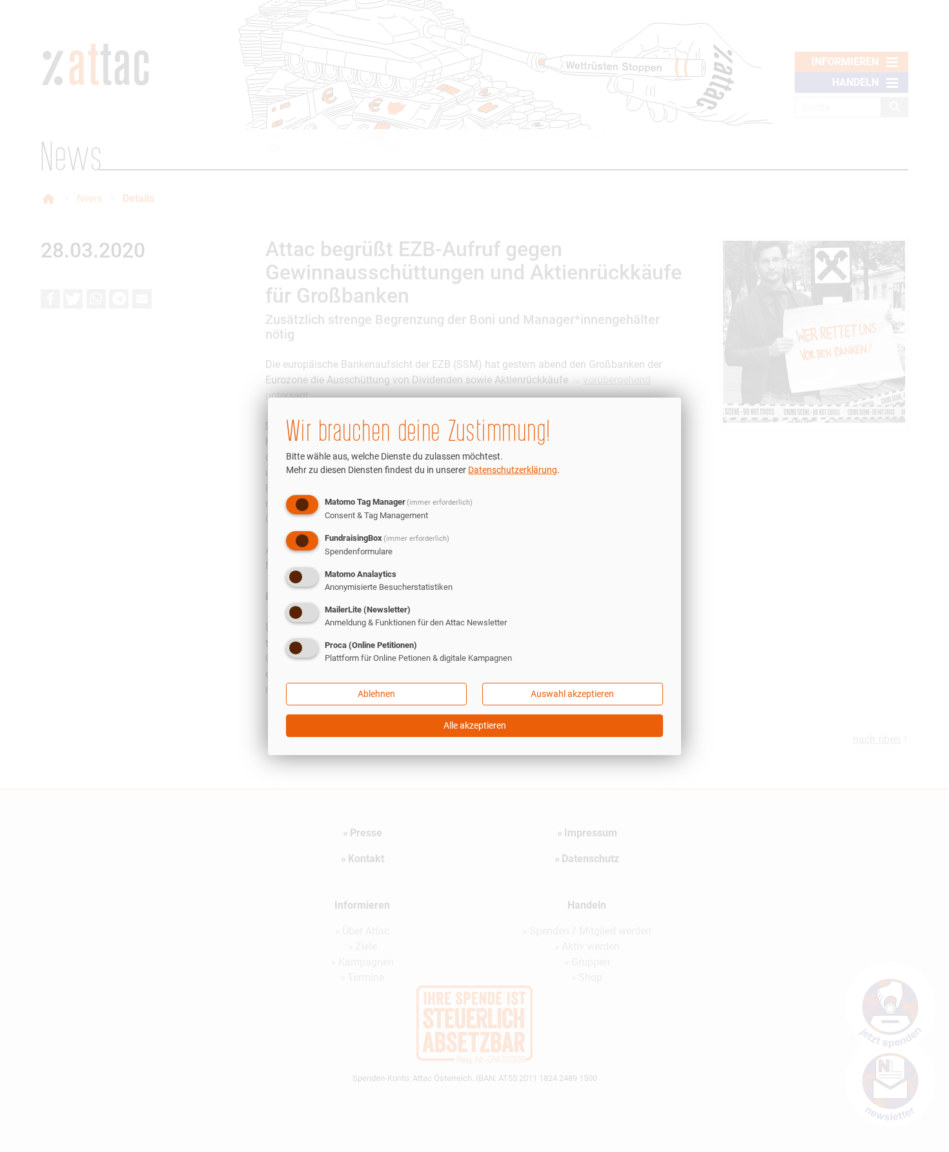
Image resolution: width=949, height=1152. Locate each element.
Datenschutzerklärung (512, 470)
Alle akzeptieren (475, 725)
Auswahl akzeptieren (572, 694)
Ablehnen (376, 694)
